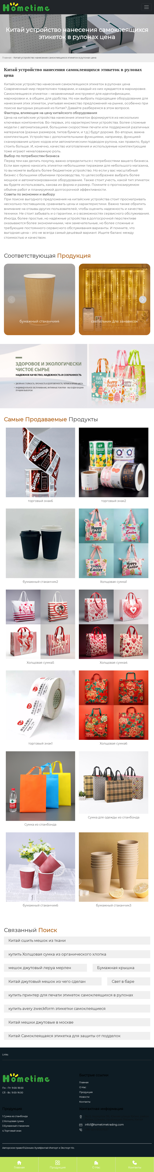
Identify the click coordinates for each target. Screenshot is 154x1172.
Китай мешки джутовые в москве (40, 1022)
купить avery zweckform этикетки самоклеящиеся (57, 1008)
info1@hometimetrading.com (104, 1124)
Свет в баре (123, 981)
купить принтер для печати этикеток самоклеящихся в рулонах (70, 995)
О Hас (82, 1087)
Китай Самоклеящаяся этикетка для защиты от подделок (64, 1036)
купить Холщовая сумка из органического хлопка (57, 954)
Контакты (84, 1101)
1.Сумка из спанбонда (15, 1116)
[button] (142, 299)
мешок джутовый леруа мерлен (39, 968)
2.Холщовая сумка (13, 1121)
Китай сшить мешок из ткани (37, 940)
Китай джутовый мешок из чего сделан (47, 981)
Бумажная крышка (115, 968)
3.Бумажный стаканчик (15, 1125)
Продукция (86, 1092)
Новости (84, 1096)
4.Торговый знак (11, 1130)
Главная (6, 57)
